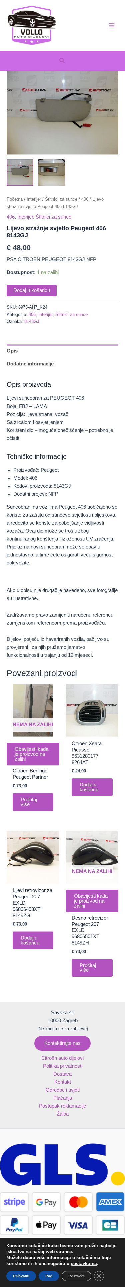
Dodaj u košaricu (31, 290)
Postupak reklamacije (62, 1106)
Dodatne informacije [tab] (30, 363)
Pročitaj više (29, 802)
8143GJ (31, 321)
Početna (15, 199)
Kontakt (62, 1082)
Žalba (63, 1114)
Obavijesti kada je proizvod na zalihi (31, 753)
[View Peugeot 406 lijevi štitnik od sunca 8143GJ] (20, 172)
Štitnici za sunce (61, 199)
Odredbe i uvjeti (63, 1090)
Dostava (62, 1074)
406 (84, 199)
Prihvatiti (21, 1276)
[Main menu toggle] (111, 25)
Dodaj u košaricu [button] (89, 787)
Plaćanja (62, 1098)
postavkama (84, 1264)
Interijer (34, 199)
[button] (62, 60)
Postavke (76, 1276)
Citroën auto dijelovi (62, 1058)
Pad (48, 1276)
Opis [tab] (12, 350)
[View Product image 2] (51, 172)
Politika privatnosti (62, 1066)
